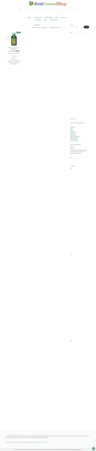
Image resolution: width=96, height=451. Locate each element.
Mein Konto (38, 17)
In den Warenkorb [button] (13, 63)
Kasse (57, 17)
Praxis (19, 437)
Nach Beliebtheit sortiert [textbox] (54, 27)
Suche (71, 25)
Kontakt (63, 17)
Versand (38, 20)
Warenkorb (48, 17)
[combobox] (59, 27)
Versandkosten (14, 59)
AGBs (45, 20)
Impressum (53, 20)
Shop (29, 17)
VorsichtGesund (45, 442)
